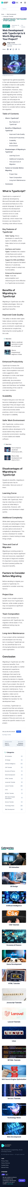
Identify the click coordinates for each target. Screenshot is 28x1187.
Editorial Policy (5, 1167)
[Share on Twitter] (10, 49)
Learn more (10, 1183)
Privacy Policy (4, 1161)
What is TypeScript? (12, 118)
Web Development (11, 14)
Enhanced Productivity (16, 137)
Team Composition (15, 177)
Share (18, 731)
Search (24, 8)
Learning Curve (14, 155)
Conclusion (9, 184)
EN (13, 2)
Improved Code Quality (17, 134)
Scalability (12, 140)
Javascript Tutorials (8, 16)
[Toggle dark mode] (21, 2)
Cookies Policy (5, 1165)
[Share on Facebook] (8, 49)
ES (17, 2)
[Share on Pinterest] (16, 49)
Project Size (13, 174)
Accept (22, 1180)
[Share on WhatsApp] (13, 49)
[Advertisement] (14, 830)
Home (2, 14)
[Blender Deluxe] (4, 2)
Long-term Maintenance (17, 180)
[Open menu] (25, 2)
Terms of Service (5, 1163)
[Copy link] (19, 49)
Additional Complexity (16, 159)
